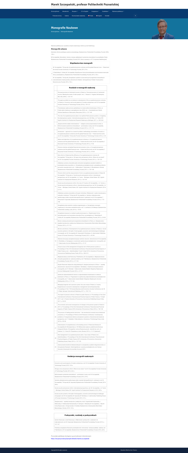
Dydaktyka (105, 11)
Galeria (67, 15)
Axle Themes (133, 450)
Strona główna (55, 11)
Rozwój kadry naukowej (78, 15)
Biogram (74, 11)
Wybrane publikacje (117, 11)
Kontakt (107, 15)
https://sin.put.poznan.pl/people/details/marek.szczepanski (70, 439)
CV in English (84, 11)
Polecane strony (57, 15)
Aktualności (65, 11)
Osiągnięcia (94, 11)
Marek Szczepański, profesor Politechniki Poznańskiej (85, 4)
